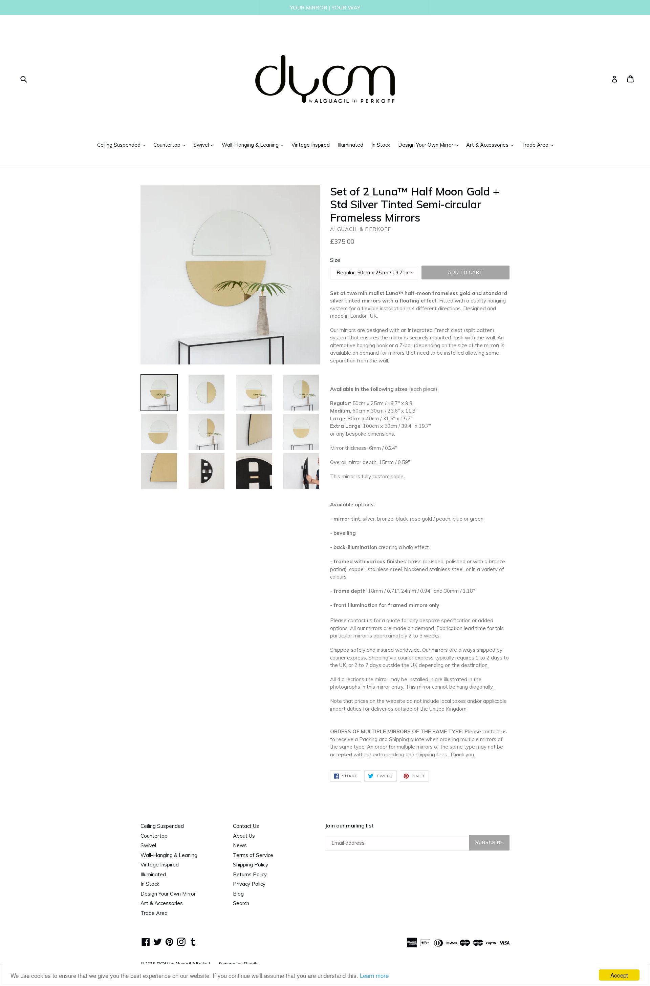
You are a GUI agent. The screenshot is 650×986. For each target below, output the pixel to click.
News (240, 845)
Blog (238, 893)
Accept (619, 975)
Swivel (205, 144)
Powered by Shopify (238, 963)
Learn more (374, 975)
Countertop (171, 144)
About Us (244, 836)
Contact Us (246, 826)
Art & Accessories (491, 144)
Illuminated (350, 145)
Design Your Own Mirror (429, 144)
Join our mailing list (349, 825)
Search (241, 903)
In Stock (380, 145)
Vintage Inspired (310, 145)
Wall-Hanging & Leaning (254, 144)
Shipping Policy (250, 864)
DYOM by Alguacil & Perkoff (183, 963)
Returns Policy (250, 874)
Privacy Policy (249, 884)
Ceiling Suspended (123, 144)
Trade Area (539, 144)
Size (335, 260)
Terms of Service (253, 855)
